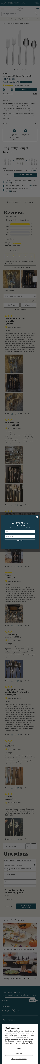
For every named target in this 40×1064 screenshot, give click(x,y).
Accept (19, 1048)
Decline (19, 1054)
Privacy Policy (28, 1043)
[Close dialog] (37, 517)
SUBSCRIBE (20, 540)
